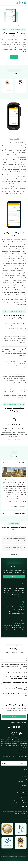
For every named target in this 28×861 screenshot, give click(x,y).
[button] (2, 85)
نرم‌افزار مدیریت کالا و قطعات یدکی (20, 800)
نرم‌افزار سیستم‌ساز (23, 795)
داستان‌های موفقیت (22, 722)
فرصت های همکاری (23, 779)
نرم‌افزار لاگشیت (24, 797)
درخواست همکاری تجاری (22, 781)
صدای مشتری (24, 776)
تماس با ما (25, 774)
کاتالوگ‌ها (13, 722)
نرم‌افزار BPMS (24, 790)
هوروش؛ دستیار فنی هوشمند (21, 802)
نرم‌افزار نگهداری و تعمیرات (22, 792)
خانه (26, 26)
